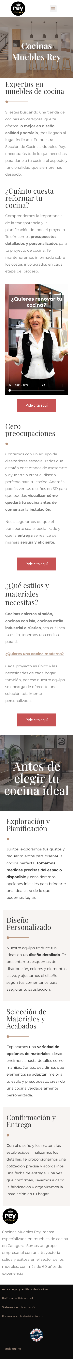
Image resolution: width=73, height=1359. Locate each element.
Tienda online (11, 1349)
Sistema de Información (19, 1307)
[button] (53, 8)
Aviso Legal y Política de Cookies (25, 1289)
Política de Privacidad (17, 1298)
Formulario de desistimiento (22, 1316)
